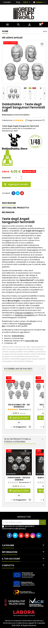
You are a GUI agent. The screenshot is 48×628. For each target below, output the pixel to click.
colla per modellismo (24, 312)
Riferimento (7, 115)
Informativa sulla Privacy (32, 620)
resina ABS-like (31, 340)
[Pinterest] (22, 193)
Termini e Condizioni (13, 620)
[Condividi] (13, 193)
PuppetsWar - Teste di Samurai (19, 478)
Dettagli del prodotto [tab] (15, 207)
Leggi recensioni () (36, 120)
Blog (18, 2)
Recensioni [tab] (8, 212)
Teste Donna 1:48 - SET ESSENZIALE (19, 405)
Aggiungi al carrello (16, 184)
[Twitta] (18, 193)
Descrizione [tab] (9, 203)
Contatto (7, 2)
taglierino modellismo (24, 315)
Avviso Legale (28, 623)
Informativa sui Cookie (12, 623)
